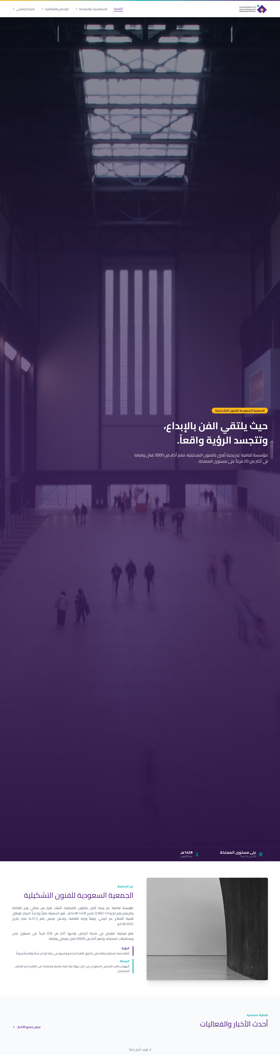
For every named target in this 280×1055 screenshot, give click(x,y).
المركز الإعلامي (25, 9)
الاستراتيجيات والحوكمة (93, 9)
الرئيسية (118, 9)
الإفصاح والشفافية (56, 9)
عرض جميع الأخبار (29, 1027)
